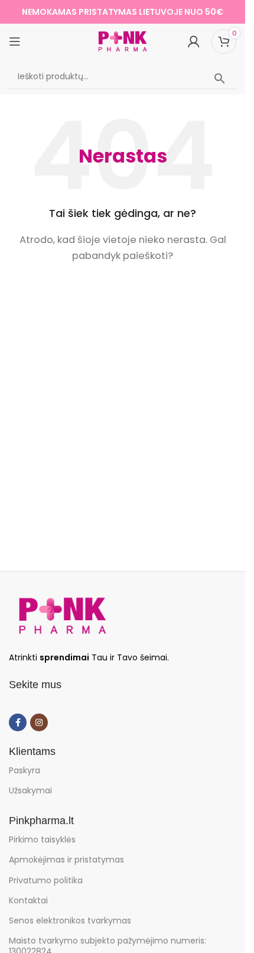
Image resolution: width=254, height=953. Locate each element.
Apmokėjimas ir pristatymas (66, 860)
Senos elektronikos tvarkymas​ (70, 920)
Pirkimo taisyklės (42, 839)
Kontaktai (28, 900)
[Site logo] (123, 40)
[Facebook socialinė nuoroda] (18, 722)
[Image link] (62, 615)
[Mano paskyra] (194, 41)
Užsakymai (30, 790)
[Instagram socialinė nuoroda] (39, 722)
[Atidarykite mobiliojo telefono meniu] (15, 41)
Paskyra (24, 770)
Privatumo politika (46, 880)
